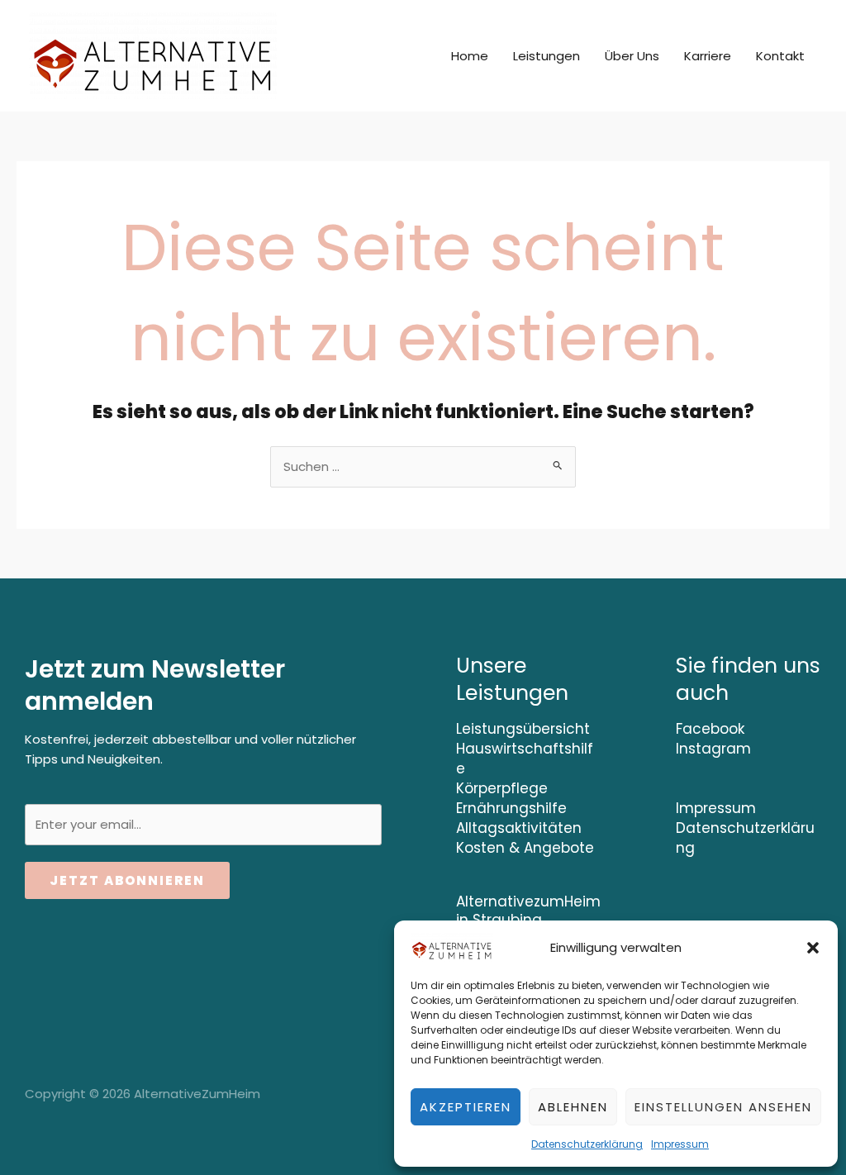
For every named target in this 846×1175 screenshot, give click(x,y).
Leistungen (546, 55)
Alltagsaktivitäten (519, 828)
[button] (813, 948)
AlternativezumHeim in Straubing (528, 911)
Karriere (707, 55)
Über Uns (632, 55)
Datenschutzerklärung (587, 1144)
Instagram (713, 749)
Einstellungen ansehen (723, 1107)
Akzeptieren (465, 1107)
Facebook (710, 729)
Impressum (680, 1144)
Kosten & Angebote (525, 848)
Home (469, 55)
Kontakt (780, 55)
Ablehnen (573, 1107)
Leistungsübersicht (523, 729)
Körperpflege (502, 788)
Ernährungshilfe (511, 808)
